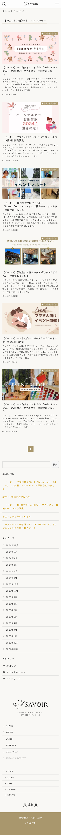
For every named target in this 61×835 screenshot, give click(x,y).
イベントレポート (15, 672)
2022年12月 (12, 642)
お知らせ (11, 665)
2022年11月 (12, 649)
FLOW (10, 777)
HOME (9, 771)
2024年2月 (12, 571)
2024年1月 (11, 577)
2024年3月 (11, 564)
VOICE (9, 738)
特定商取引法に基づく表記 (30, 817)
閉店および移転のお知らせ (16, 516)
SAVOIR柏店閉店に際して (16, 496)
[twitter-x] (25, 805)
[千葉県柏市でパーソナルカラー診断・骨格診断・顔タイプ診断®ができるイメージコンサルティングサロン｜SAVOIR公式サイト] (30, 4)
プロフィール (13, 678)
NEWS (9, 725)
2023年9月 (11, 597)
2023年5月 (11, 616)
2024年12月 (12, 545)
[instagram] (30, 805)
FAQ (9, 783)
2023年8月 (11, 603)
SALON (11, 795)
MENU (9, 732)
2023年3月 (11, 629)
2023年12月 (12, 584)
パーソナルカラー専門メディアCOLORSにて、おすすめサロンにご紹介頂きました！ (29, 526)
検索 (55, 464)
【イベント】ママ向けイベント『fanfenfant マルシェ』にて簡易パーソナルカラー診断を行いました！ (29, 485)
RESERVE (11, 745)
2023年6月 (11, 610)
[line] (36, 805)
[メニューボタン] (57, 4)
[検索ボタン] (4, 4)
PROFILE (12, 789)
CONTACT (12, 751)
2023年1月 (11, 636)
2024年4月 (12, 558)
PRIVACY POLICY (16, 758)
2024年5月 (12, 551)
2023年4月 (11, 623)
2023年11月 (12, 590)
